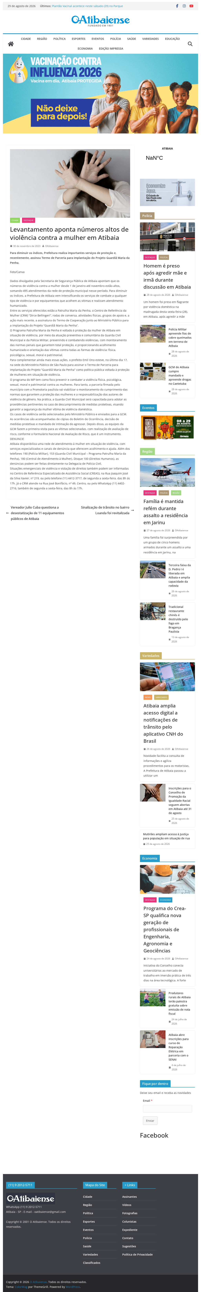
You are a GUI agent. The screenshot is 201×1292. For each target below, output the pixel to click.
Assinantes (129, 1197)
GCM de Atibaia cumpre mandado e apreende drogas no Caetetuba (180, 375)
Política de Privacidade (137, 1254)
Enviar (150, 1120)
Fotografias (129, 1213)
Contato (127, 1238)
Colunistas (129, 1221)
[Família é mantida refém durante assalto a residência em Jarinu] (167, 472)
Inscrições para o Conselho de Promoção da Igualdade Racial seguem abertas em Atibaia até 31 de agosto (180, 800)
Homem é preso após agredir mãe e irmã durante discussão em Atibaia (167, 276)
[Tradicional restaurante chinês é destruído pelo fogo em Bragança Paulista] (152, 624)
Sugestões (129, 1246)
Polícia (115, 39)
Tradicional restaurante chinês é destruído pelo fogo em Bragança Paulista (178, 619)
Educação (172, 39)
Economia (85, 48)
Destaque (29, 220)
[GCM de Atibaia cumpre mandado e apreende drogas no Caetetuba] (152, 380)
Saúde (131, 39)
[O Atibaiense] (11, 44)
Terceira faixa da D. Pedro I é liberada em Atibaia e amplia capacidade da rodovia (180, 575)
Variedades (150, 39)
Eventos (98, 39)
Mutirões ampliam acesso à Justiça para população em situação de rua (166, 836)
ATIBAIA (167, 156)
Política (59, 39)
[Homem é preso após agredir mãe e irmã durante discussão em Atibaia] (167, 236)
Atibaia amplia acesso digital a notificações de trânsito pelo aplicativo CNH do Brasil (163, 723)
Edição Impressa (111, 48)
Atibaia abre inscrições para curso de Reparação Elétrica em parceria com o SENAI (179, 1047)
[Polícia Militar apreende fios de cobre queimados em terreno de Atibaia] (152, 342)
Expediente (129, 1230)
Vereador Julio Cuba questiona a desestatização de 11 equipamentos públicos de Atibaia (37, 513)
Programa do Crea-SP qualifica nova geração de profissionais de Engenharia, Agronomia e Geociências (164, 929)
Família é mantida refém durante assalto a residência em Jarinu (165, 512)
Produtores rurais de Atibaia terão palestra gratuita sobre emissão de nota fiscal (180, 1003)
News (148, 697)
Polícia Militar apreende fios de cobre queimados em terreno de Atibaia (180, 337)
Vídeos (126, 1205)
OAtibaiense (51, 246)
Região (42, 39)
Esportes (78, 39)
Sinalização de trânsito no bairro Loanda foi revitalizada (105, 510)
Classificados (91, 1263)
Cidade (26, 39)
